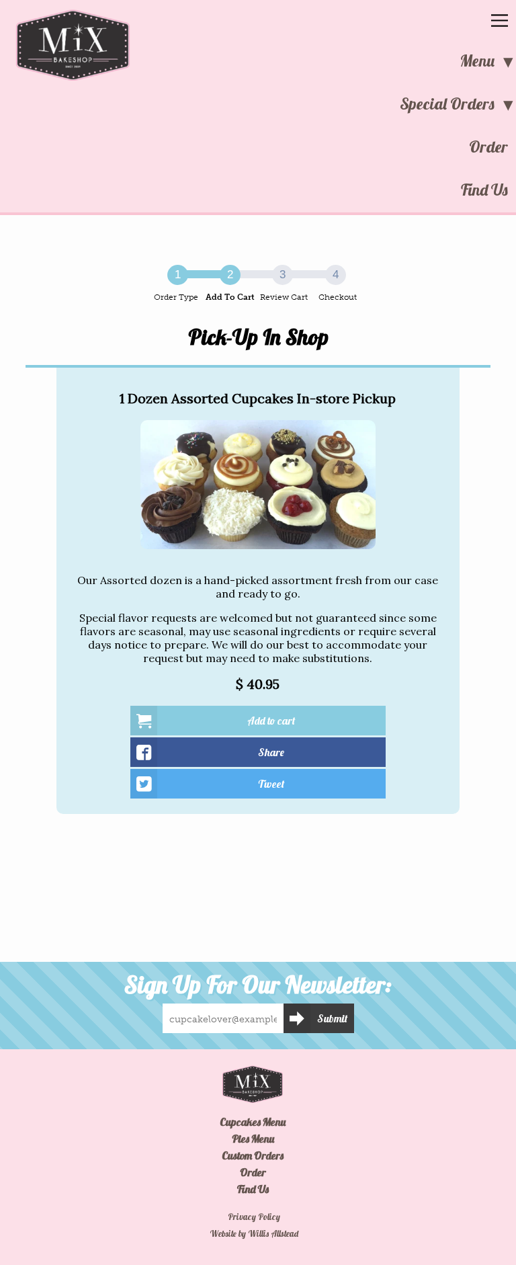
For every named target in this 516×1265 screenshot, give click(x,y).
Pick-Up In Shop (258, 336)
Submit (332, 1018)
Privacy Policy (254, 1216)
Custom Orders (253, 1155)
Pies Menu (253, 1138)
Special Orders (447, 103)
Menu (477, 60)
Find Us (484, 189)
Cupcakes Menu (253, 1122)
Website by (254, 1233)
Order (488, 146)
